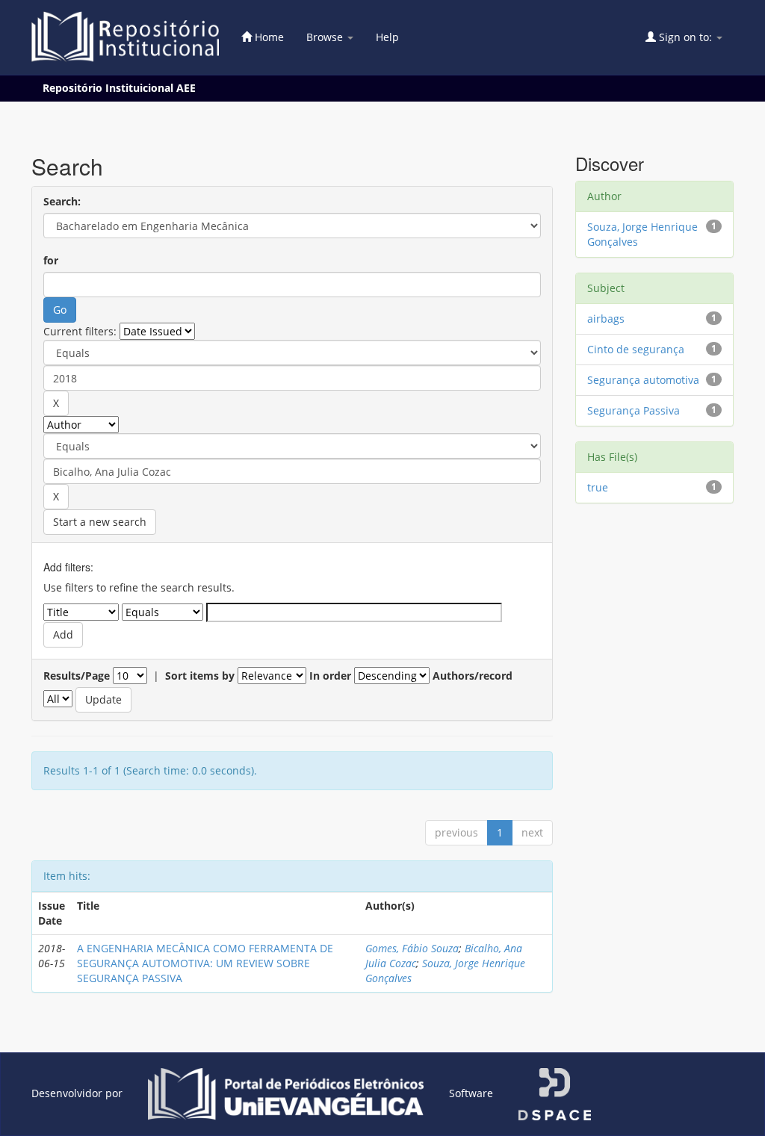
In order (330, 675)
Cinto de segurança (635, 349)
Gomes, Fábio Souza (412, 948)
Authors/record (472, 675)
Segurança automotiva (643, 380)
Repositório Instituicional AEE (119, 88)
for (50, 260)
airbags (606, 318)
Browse (326, 37)
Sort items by (200, 675)
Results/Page (76, 675)
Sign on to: (685, 37)
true (597, 487)
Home (268, 37)
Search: (62, 201)
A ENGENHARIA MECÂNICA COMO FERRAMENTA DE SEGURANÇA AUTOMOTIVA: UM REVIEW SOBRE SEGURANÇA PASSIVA (205, 963)
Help (387, 37)
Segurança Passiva (633, 410)
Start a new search (99, 522)
